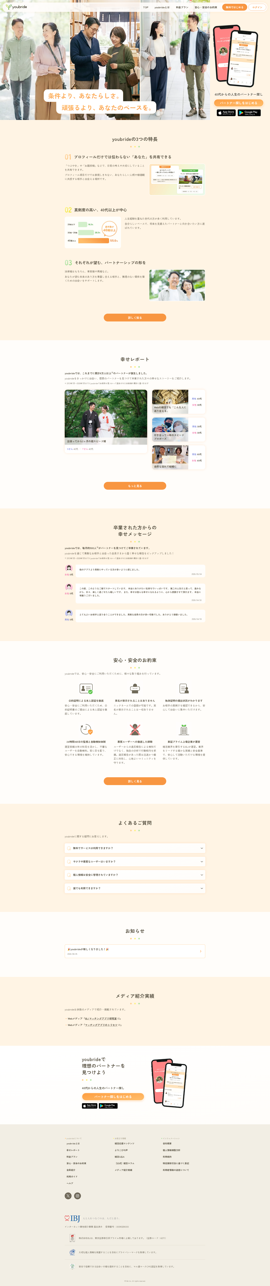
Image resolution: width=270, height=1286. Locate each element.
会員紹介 (71, 1170)
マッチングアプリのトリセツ (101, 1025)
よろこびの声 (121, 1150)
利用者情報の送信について (176, 1170)
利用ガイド (72, 1176)
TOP (145, 7)
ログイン (257, 7)
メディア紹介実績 (123, 1170)
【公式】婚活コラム (124, 1163)
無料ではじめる (234, 7)
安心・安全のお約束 (206, 7)
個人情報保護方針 (171, 1150)
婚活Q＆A (119, 1156)
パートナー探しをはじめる (239, 103)
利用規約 (167, 1156)
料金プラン (182, 7)
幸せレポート (73, 1150)
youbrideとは (162, 7)
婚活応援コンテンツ (124, 1143)
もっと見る (135, 486)
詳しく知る (135, 318)
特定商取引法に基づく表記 (176, 1163)
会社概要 (167, 1143)
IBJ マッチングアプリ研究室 (101, 1018)
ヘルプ (70, 1183)
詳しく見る (135, 781)
